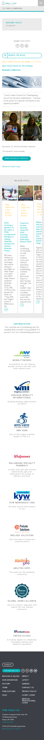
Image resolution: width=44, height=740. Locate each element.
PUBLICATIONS (8, 691)
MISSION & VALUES (10, 676)
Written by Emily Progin (11, 166)
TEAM (4, 687)
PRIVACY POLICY (29, 691)
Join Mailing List (11, 670)
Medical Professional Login (29, 701)
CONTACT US (28, 687)
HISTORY (6, 684)
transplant (10, 25)
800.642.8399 (8, 722)
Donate (7, 665)
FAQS (4, 695)
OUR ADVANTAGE (10, 680)
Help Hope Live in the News (16, 62)
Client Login (28, 695)
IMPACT (25, 676)
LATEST (25, 680)
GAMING (25, 684)
